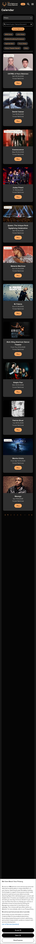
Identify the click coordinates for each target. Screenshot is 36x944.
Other (26, 48)
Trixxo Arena (22, 43)
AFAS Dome (8, 34)
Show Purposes (18, 940)
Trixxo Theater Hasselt (12, 48)
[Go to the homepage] (10, 4)
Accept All (18, 930)
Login (22, 4)
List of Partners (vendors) (10, 924)
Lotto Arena (20, 34)
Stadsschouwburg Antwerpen (14, 39)
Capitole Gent (9, 43)
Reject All (18, 935)
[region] (18, 911)
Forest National (18, 29)
